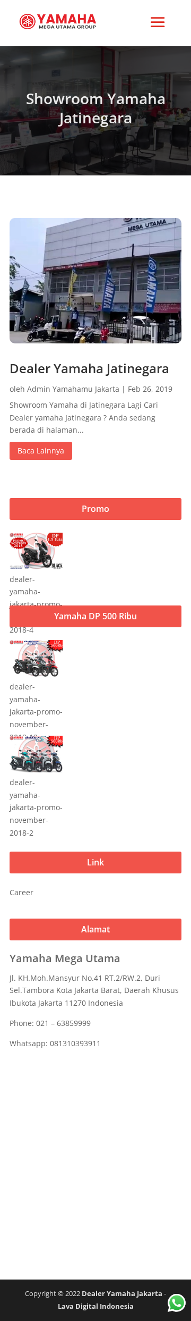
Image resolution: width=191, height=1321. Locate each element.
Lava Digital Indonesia (96, 1306)
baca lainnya (41, 450)
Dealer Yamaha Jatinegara (89, 368)
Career (21, 892)
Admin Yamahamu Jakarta (73, 389)
